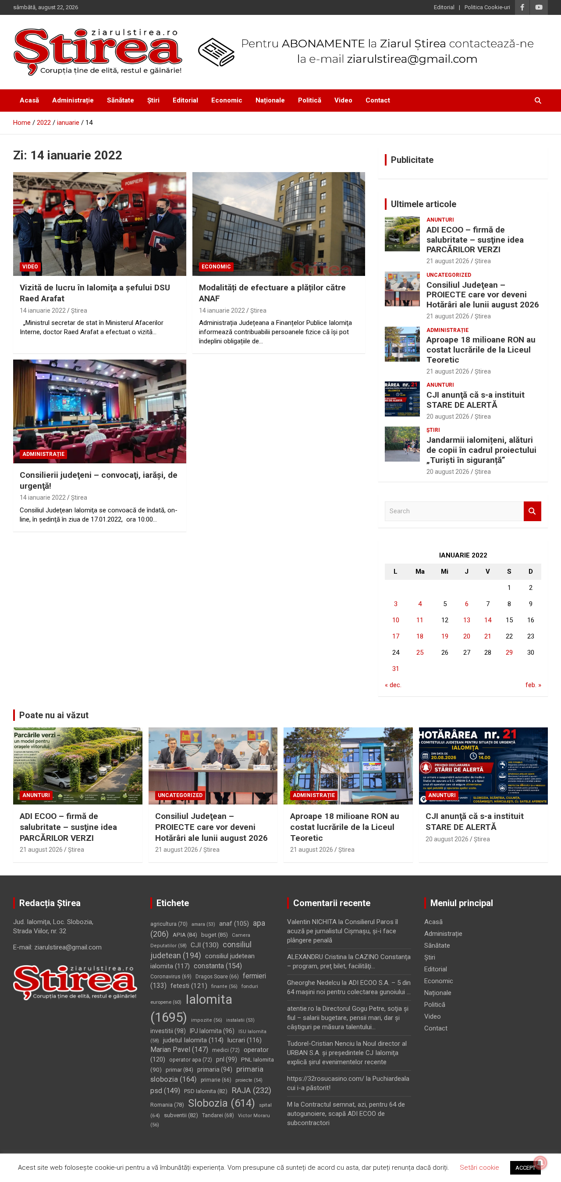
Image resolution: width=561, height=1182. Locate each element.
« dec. (393, 685)
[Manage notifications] (540, 1163)
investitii (168, 1030)
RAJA (251, 1090)
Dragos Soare (217, 977)
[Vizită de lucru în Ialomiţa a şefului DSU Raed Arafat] (100, 224)
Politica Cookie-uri (487, 7)
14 (487, 620)
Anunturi (440, 220)
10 (395, 620)
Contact (378, 100)
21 (487, 636)
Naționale (270, 100)
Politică (309, 100)
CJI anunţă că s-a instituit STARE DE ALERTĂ (475, 400)
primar (179, 1069)
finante (224, 986)
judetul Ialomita (193, 1040)
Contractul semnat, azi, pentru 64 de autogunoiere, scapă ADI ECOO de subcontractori (346, 1114)
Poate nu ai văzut (54, 715)
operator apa (190, 1060)
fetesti (188, 986)
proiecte (249, 1080)
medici (226, 1050)
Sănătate (120, 100)
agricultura (169, 924)
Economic (226, 100)
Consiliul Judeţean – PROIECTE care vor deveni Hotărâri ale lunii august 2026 (482, 295)
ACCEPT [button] (525, 1167)
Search (532, 511)
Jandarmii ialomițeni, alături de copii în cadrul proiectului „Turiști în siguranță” (481, 450)
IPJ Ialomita (212, 1030)
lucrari (244, 1040)
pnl (226, 1059)
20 (466, 636)
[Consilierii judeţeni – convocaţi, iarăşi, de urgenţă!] (100, 411)
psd (165, 1091)
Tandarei (218, 1115)
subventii (181, 1115)
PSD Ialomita (205, 1091)
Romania (167, 1104)
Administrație (73, 100)
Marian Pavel (179, 1049)
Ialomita (191, 1008)
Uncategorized (448, 275)
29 (509, 652)
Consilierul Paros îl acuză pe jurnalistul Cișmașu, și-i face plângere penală (342, 931)
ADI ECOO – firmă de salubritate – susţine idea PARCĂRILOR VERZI (475, 240)
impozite (206, 1020)
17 (395, 636)
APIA (185, 934)
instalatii (240, 1020)
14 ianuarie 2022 (43, 310)
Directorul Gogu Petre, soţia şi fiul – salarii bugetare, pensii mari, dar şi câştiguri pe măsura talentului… (347, 1018)
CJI (205, 945)
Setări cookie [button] (479, 1167)
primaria (214, 1069)
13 (466, 620)
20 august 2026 (447, 416)
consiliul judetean (201, 950)
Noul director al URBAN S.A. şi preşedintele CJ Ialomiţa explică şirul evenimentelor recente (347, 1053)
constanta (218, 966)
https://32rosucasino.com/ (325, 1079)
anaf (234, 924)
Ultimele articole (423, 204)
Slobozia (221, 1103)
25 (419, 652)
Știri (153, 100)
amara (203, 924)
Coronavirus (171, 977)
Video (343, 100)
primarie (216, 1080)
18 (419, 636)
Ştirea (79, 310)
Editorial (444, 7)
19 (444, 636)
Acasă (29, 100)
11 (419, 620)
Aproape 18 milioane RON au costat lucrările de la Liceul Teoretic (481, 350)
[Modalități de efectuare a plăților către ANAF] (279, 224)
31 (395, 669)
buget (214, 934)
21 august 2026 (447, 261)
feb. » (533, 685)
